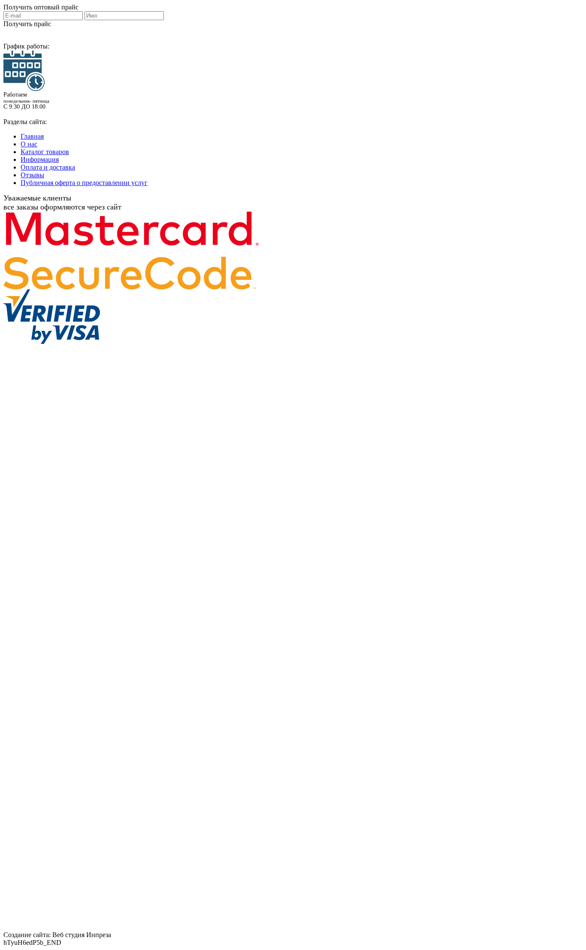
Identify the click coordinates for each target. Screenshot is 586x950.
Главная (32, 136)
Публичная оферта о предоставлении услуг (84, 182)
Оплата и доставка (48, 167)
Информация (40, 159)
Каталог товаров (45, 151)
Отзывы (32, 175)
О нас (29, 144)
